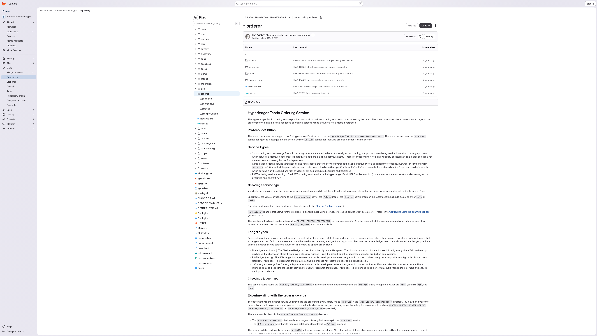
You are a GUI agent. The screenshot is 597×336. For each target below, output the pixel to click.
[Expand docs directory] (195, 59)
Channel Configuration (327, 206)
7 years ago (429, 60)
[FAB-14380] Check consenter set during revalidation (281, 35)
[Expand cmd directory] (195, 34)
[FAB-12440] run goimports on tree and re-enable (319, 80)
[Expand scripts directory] (195, 153)
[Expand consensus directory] (198, 104)
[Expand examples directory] (195, 64)
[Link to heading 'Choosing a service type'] (281, 185)
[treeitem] (217, 29)
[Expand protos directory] (195, 133)
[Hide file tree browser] (195, 17)
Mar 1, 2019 (273, 38)
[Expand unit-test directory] (195, 163)
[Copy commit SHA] (420, 36)
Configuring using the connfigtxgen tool (409, 211)
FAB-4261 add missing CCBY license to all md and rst (320, 86)
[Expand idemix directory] (195, 74)
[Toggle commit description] (313, 35)
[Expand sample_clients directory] (198, 114)
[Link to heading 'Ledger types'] (269, 232)
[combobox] (216, 23)
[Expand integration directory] (195, 84)
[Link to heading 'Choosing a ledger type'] (280, 278)
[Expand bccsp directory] (195, 29)
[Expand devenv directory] (195, 49)
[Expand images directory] (195, 79)
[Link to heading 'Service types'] (270, 147)
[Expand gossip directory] (195, 69)
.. (245, 54)
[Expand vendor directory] (195, 168)
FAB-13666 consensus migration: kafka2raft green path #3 (323, 73)
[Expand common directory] (195, 39)
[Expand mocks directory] (198, 109)
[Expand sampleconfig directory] (195, 148)
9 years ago (429, 86)
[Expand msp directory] (195, 89)
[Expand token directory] (195, 158)
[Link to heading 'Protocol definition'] (277, 130)
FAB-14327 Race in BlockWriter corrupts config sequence (323, 60)
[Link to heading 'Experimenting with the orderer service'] (308, 295)
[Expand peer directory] (195, 129)
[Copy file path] (320, 17)
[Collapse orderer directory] (195, 94)
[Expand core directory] (195, 44)
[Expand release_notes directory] (195, 143)
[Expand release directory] (195, 138)
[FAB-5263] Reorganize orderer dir (311, 93)
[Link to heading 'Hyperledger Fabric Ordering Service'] (311, 113)
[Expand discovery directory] (195, 54)
